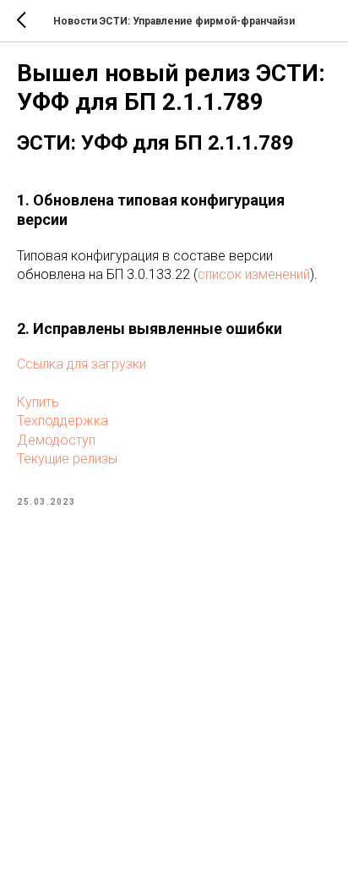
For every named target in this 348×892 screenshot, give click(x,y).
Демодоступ (56, 440)
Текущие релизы (67, 459)
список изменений (254, 274)
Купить (38, 402)
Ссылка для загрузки (81, 364)
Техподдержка (62, 421)
